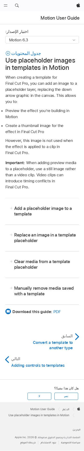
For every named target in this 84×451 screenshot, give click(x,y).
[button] (16, 5)
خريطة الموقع (28, 442)
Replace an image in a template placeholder (45, 237)
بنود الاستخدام (48, 442)
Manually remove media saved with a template (44, 290)
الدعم (66, 409)
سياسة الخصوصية (70, 442)
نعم (66, 396)
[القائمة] (5, 5)
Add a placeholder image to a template (43, 211)
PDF (57, 311)
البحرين (76, 429)
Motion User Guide (60, 18)
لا (39, 396)
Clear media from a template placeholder (42, 264)
